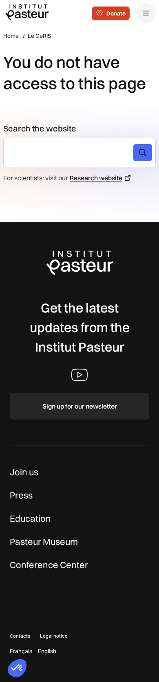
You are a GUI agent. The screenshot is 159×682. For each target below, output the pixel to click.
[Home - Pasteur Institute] (27, 11)
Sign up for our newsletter (79, 406)
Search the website (39, 128)
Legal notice (54, 636)
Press (21, 495)
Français (21, 651)
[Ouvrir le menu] (146, 13)
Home (11, 35)
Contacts (20, 636)
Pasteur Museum (44, 541)
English (47, 651)
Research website (96, 178)
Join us (24, 472)
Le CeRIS (39, 35)
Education (30, 518)
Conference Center (49, 565)
